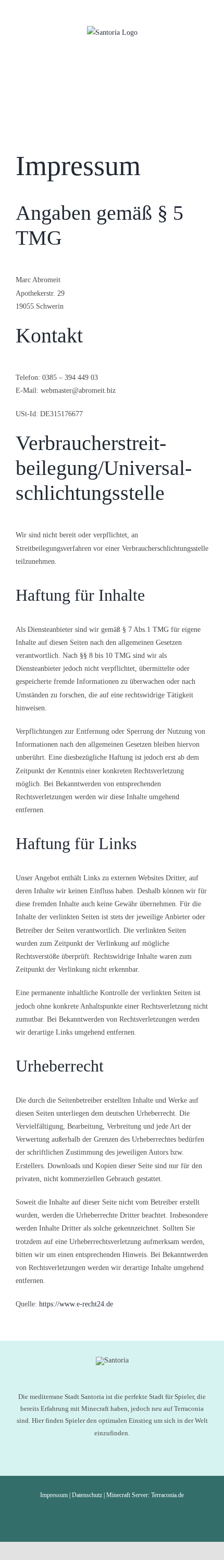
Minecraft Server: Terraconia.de (145, 1495)
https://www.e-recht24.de (76, 1304)
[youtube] (112, 1517)
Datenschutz (87, 1495)
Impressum (54, 1495)
